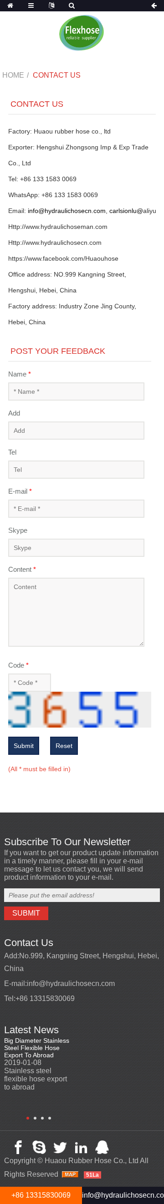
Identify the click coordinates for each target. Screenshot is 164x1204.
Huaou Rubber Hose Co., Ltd (91, 1160)
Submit (24, 745)
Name (19, 374)
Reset (64, 745)
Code (18, 665)
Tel (12, 452)
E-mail (20, 491)
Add (14, 413)
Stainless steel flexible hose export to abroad (35, 1079)
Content (22, 569)
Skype (17, 530)
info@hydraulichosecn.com (67, 210)
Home (13, 75)
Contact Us (57, 75)
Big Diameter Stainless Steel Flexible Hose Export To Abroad (36, 1048)
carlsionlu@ (126, 210)
